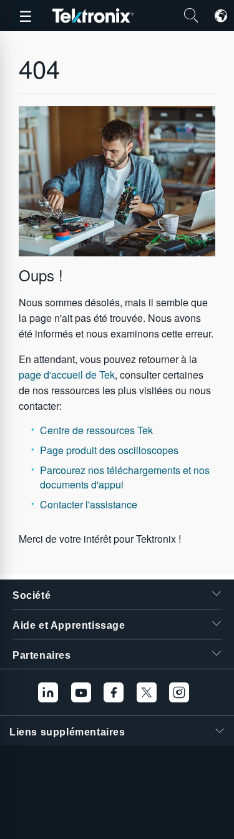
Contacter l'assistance (88, 504)
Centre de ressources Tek (96, 430)
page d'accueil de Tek (67, 374)
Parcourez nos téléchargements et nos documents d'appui (125, 477)
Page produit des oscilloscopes (109, 450)
